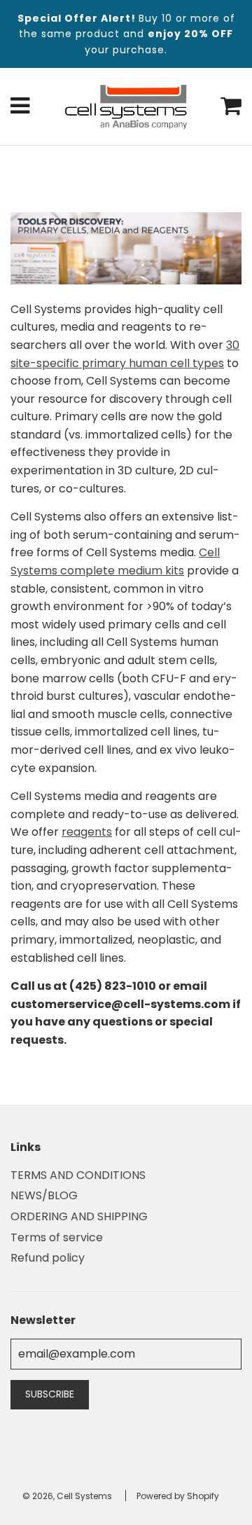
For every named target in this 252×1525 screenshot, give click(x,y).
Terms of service (56, 1237)
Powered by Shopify (177, 1496)
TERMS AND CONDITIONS (78, 1175)
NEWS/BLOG (44, 1195)
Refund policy (47, 1258)
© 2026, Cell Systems (67, 1496)
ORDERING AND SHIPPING (79, 1216)
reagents (87, 832)
